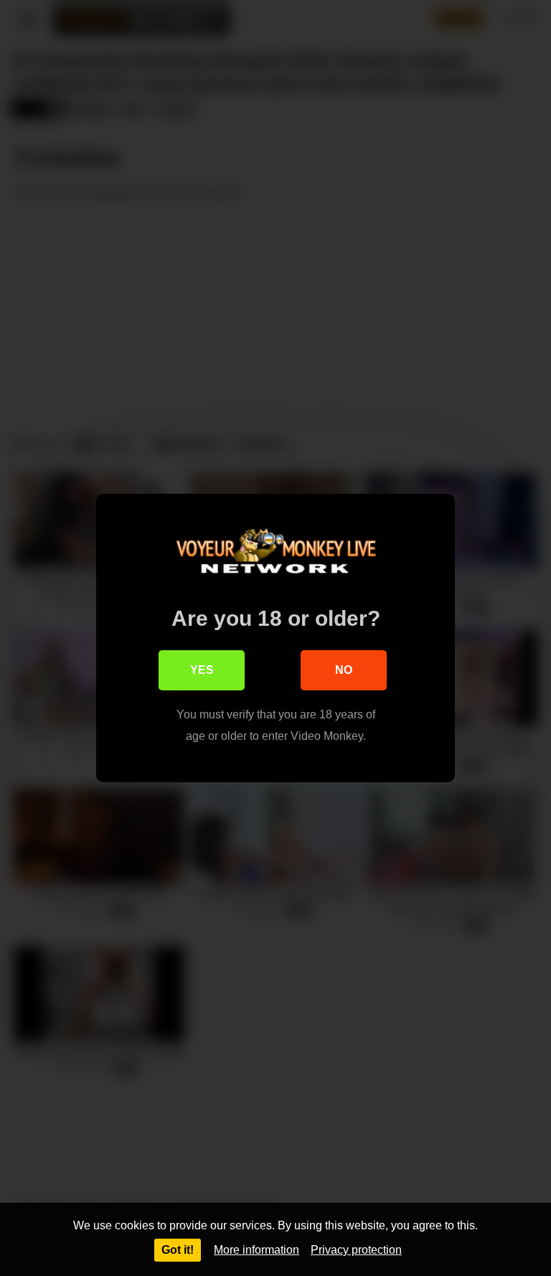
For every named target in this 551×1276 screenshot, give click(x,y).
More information (256, 1250)
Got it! (177, 1250)
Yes (202, 670)
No (343, 670)
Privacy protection (356, 1250)
